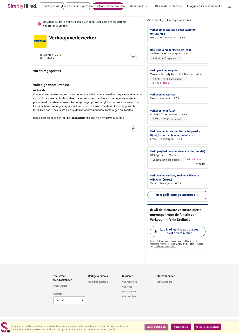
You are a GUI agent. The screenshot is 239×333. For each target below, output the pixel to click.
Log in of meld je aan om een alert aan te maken (179, 231)
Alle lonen (127, 286)
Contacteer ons (164, 282)
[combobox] (52, 6)
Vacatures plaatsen (170, 6)
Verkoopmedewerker (162, 94)
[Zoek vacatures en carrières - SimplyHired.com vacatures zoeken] (22, 6)
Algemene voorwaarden (161, 244)
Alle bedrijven (129, 296)
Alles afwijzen (181, 327)
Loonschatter (60, 285)
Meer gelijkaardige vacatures (175, 195)
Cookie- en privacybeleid (165, 246)
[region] (119, 327)
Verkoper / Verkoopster (164, 70)
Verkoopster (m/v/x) (162, 110)
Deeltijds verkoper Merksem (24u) (170, 49)
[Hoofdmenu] (229, 6)
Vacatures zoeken (108, 6)
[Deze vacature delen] (133, 57)
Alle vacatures (129, 282)
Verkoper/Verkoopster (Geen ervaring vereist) (177, 151)
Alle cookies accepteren (207, 327)
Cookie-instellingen (156, 327)
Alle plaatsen (129, 291)
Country (57, 293)
